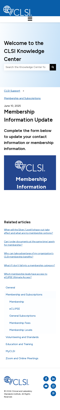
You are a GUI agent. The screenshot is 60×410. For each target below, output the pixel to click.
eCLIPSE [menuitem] (14, 308)
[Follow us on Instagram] (53, 386)
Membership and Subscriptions (22, 98)
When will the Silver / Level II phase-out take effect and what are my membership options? (28, 231)
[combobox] (27, 67)
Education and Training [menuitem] (19, 344)
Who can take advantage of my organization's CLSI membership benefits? (29, 255)
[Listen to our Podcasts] (53, 378)
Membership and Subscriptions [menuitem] (24, 294)
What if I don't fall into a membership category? (29, 265)
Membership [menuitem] (16, 301)
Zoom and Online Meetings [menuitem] (22, 358)
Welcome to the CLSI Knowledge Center (24, 51)
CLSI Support (12, 90)
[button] (53, 287)
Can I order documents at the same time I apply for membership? (29, 243)
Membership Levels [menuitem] (20, 330)
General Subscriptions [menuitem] (22, 315)
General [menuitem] (10, 287)
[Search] (53, 67)
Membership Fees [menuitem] (19, 322)
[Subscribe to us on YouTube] (46, 386)
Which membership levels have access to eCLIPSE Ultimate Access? (25, 276)
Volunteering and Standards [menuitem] (22, 337)
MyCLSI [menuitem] (10, 351)
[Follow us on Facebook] (46, 378)
